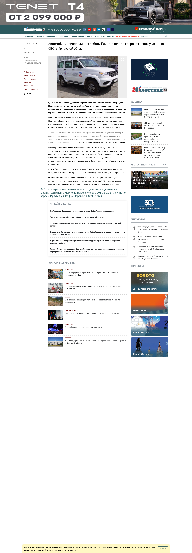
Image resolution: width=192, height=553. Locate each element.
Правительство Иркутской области (33, 62)
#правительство (30, 75)
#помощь (27, 82)
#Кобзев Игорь (29, 86)
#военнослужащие (31, 89)
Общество (29, 52)
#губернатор (29, 72)
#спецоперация (30, 79)
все (164, 164)
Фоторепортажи (143, 164)
